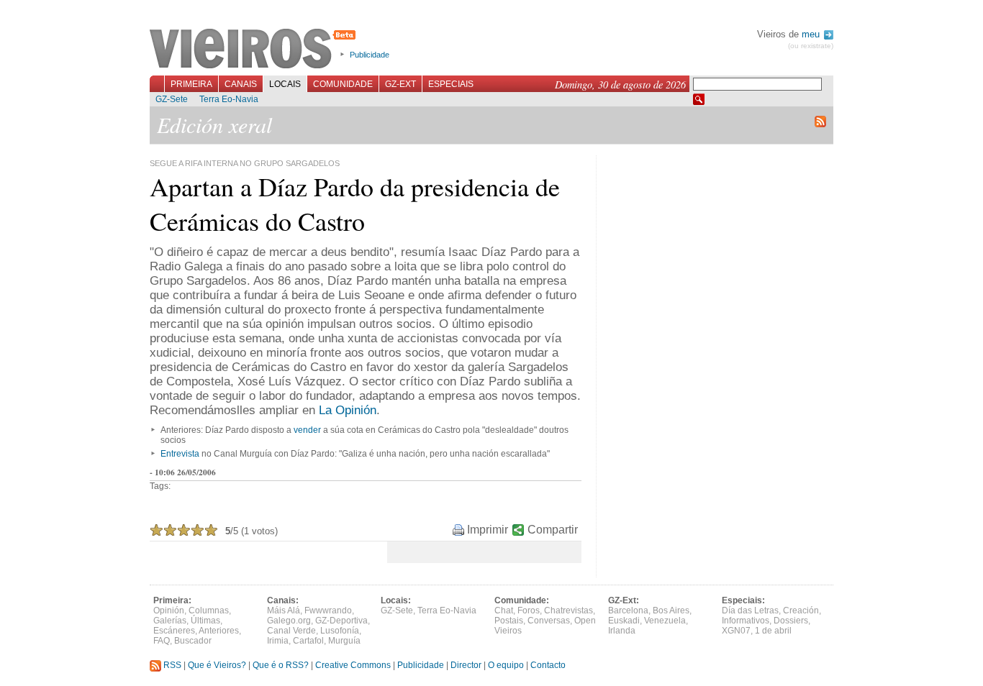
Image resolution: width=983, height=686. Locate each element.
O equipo (506, 665)
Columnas (209, 610)
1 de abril (773, 631)
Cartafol (308, 641)
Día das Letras (750, 610)
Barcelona (628, 610)
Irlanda (621, 631)
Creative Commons (353, 665)
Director (465, 665)
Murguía (344, 641)
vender (307, 430)
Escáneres (174, 631)
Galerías (169, 621)
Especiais (451, 84)
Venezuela (665, 621)
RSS (171, 665)
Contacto (548, 665)
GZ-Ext (400, 84)
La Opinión (347, 410)
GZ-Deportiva (341, 621)
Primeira (191, 84)
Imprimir (487, 529)
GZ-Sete (171, 99)
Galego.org (289, 621)
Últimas (205, 621)
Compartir (552, 529)
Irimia (278, 641)
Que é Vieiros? (217, 665)
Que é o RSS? (281, 665)
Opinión (168, 610)
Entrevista (179, 454)
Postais (508, 621)
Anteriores (219, 631)
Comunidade (343, 84)
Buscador (193, 641)
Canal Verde (291, 631)
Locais (285, 84)
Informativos (745, 621)
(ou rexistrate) (810, 46)
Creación (801, 610)
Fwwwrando (328, 610)
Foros (528, 610)
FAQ (161, 641)
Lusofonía (339, 631)
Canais (241, 84)
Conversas (548, 621)
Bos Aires (671, 610)
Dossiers (791, 621)
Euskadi (624, 621)
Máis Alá (283, 610)
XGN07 (736, 631)
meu (812, 34)
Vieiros (255, 49)
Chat (503, 610)
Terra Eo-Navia (228, 99)
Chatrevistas (568, 610)
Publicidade (369, 54)
